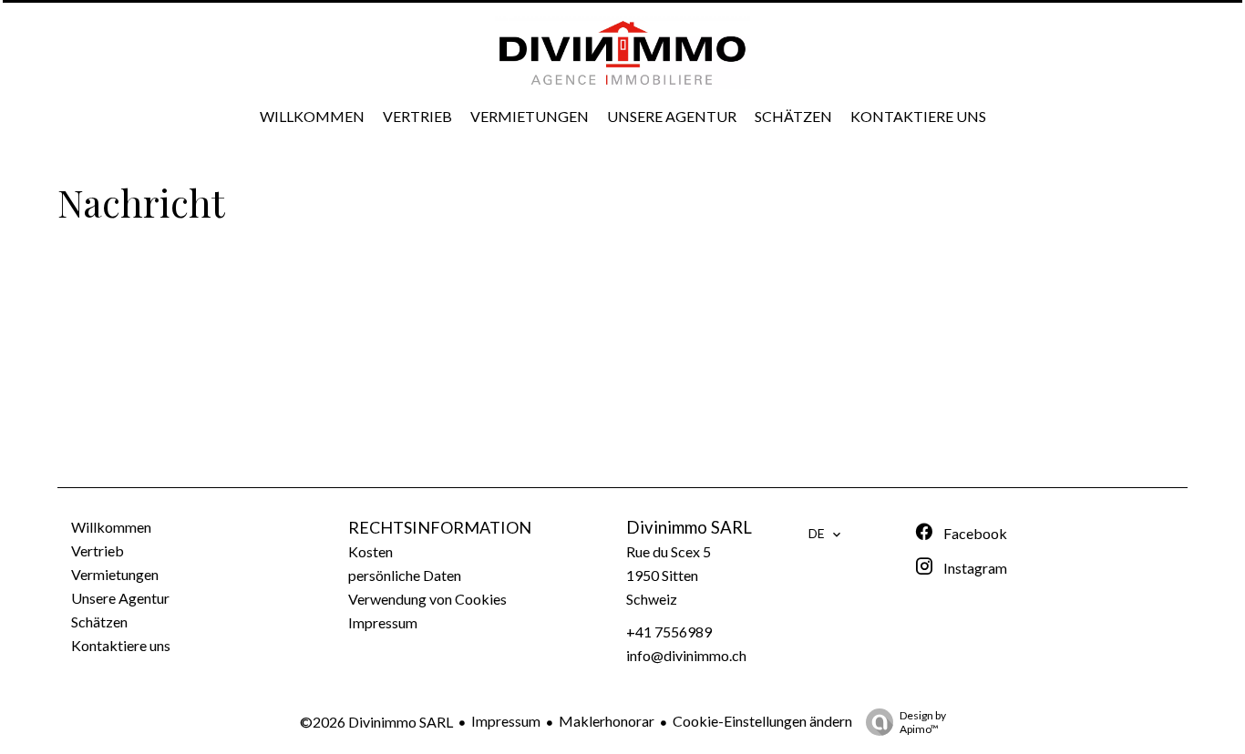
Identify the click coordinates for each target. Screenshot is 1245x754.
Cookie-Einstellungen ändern (762, 720)
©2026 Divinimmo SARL (376, 721)
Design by (923, 722)
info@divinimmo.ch (686, 655)
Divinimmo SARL (689, 527)
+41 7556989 (669, 631)
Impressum (505, 720)
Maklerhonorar (606, 720)
